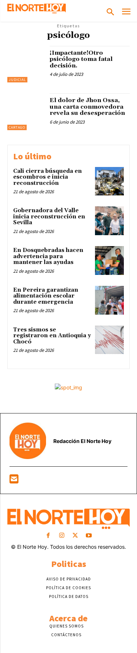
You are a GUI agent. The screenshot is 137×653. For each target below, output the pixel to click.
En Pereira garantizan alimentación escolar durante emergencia (45, 296)
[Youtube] (89, 536)
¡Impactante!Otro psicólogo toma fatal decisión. (81, 59)
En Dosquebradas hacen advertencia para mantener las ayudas (48, 256)
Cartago (17, 127)
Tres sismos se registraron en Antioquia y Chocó (52, 335)
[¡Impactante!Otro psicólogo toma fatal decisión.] (25, 64)
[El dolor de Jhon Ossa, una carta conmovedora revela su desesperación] (25, 111)
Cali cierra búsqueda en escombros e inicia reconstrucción (47, 177)
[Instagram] (61, 536)
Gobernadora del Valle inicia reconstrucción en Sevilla (49, 216)
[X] (75, 536)
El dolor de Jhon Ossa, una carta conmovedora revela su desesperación (87, 107)
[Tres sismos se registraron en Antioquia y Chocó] (109, 340)
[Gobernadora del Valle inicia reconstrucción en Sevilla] (109, 220)
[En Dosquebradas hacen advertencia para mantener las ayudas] (109, 260)
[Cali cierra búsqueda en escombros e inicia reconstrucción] (109, 181)
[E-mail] (14, 481)
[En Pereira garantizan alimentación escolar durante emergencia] (109, 300)
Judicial (17, 79)
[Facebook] (48, 536)
